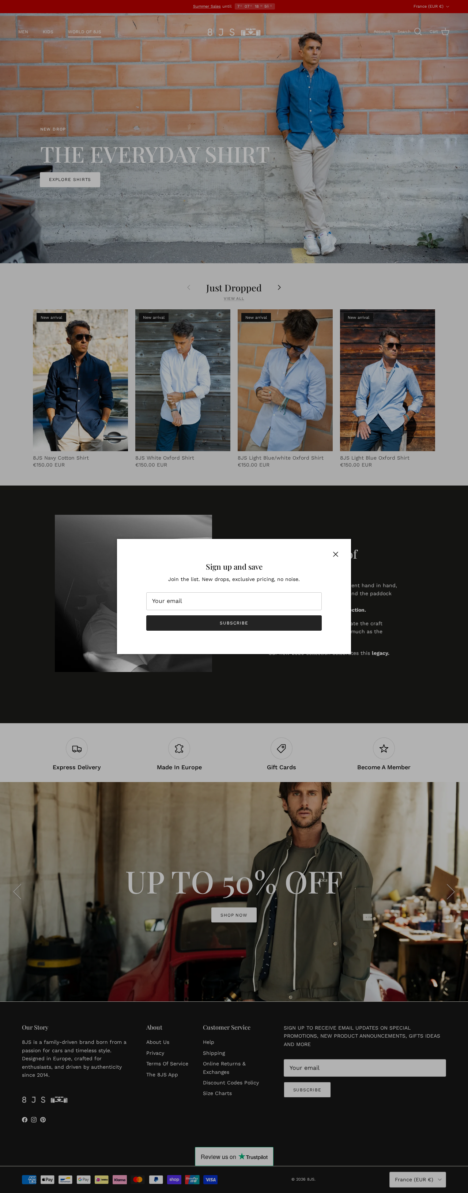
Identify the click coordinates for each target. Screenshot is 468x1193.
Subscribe (234, 623)
